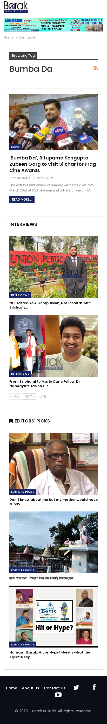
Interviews (20, 295)
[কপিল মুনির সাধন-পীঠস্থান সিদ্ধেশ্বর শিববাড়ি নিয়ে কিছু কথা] (53, 542)
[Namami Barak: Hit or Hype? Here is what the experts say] (53, 617)
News (15, 147)
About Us (30, 688)
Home (11, 688)
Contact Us (54, 688)
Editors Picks (22, 492)
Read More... (22, 199)
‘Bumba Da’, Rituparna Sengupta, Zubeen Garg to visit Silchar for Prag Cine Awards (52, 164)
